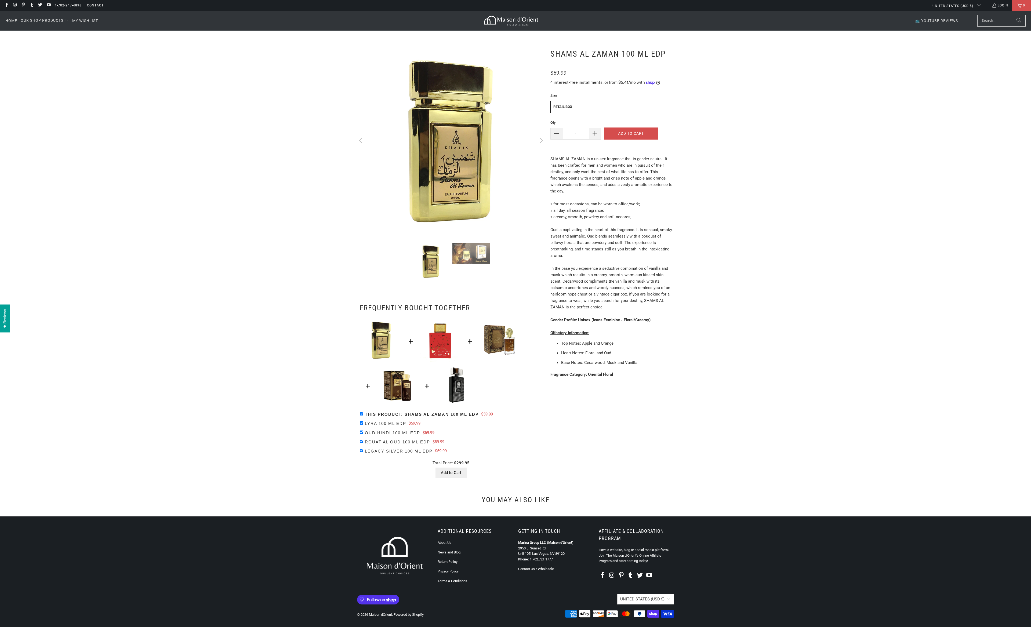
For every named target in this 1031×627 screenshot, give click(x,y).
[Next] (541, 141)
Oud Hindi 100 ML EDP (392, 433)
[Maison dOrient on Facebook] (6, 5)
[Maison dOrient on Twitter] (40, 5)
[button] (45, 20)
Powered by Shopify (409, 615)
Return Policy (448, 562)
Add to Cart (451, 472)
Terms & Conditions (452, 581)
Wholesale (546, 569)
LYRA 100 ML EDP (385, 423)
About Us (444, 543)
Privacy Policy (448, 571)
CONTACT (95, 5)
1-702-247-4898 (68, 5)
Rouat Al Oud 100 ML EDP (397, 442)
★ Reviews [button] (4, 318)
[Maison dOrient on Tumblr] (31, 5)
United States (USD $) (953, 6)
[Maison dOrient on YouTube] (48, 5)
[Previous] (361, 141)
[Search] (1019, 21)
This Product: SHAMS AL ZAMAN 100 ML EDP (422, 414)
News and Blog (449, 552)
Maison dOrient (380, 615)
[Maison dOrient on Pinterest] (23, 5)
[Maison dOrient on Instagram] (14, 5)
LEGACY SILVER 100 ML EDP (399, 451)
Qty (553, 123)
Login (1003, 5)
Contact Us (526, 569)
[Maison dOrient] (511, 20)
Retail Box (562, 107)
